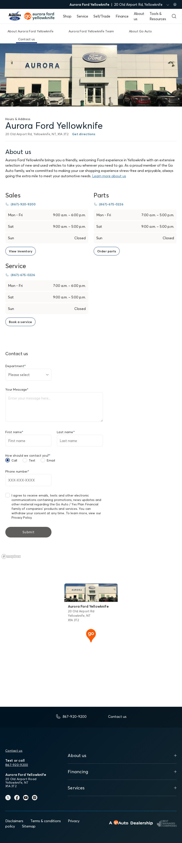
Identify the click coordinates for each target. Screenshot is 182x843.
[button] (91, 635)
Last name (66, 432)
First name (14, 432)
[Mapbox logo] (11, 556)
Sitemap (29, 826)
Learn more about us (109, 176)
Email (51, 460)
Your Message (17, 389)
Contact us (13, 751)
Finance (122, 16)
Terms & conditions (45, 821)
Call (14, 460)
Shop (67, 16)
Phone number (17, 471)
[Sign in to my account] (175, 4)
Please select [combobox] (19, 374)
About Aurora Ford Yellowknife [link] (30, 31)
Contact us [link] (26, 39)
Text (32, 460)
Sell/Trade (101, 16)
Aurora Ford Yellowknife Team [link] (91, 31)
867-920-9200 (16, 765)
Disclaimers (14, 821)
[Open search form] (174, 16)
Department (15, 366)
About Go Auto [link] (140, 31)
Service (82, 16)
